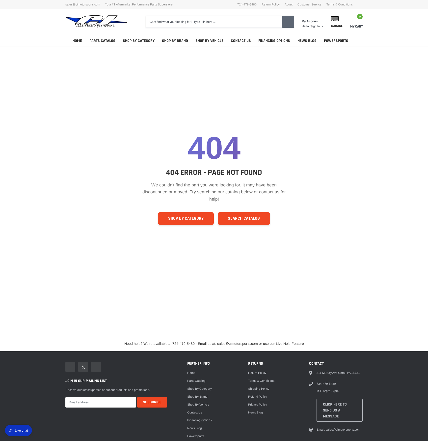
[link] (70, 367)
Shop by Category (139, 40)
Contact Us (241, 40)
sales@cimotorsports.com (82, 4)
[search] (288, 22)
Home (77, 40)
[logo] (96, 22)
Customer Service (309, 4)
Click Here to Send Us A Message (335, 410)
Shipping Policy (258, 388)
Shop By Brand (175, 40)
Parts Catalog (102, 40)
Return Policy (271, 4)
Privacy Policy (257, 404)
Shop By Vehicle (209, 40)
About (289, 4)
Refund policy (257, 396)
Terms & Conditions (339, 4)
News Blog (307, 40)
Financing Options (274, 40)
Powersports (336, 40)
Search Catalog (244, 218)
